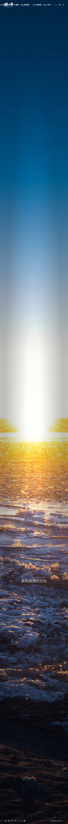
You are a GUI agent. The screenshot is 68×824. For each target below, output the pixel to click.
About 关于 (47, 5)
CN (56, 5)
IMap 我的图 (24, 5)
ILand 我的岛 (37, 5)
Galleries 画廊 (14, 5)
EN (60, 5)
